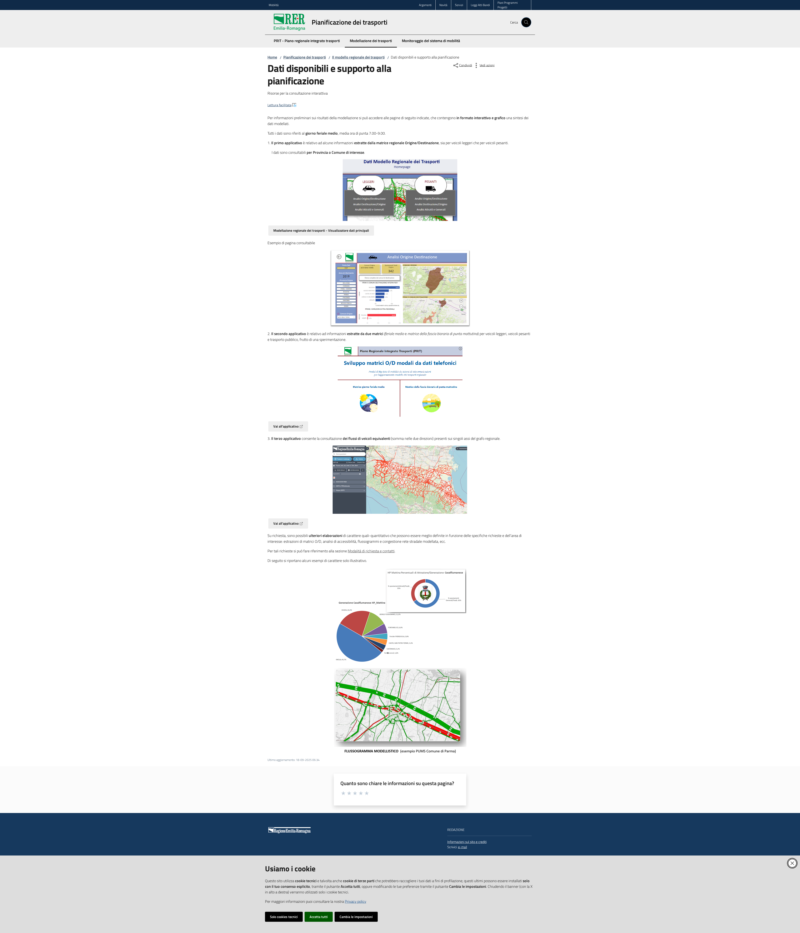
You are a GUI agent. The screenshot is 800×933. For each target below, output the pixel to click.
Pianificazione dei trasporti (304, 57)
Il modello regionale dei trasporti (358, 57)
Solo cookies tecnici (284, 916)
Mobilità (274, 5)
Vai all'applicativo (286, 426)
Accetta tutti (319, 916)
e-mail (462, 846)
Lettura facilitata (279, 105)
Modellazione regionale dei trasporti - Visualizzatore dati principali (321, 230)
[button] (526, 22)
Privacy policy (355, 901)
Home (272, 57)
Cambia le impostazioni (356, 916)
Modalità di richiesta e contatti (371, 551)
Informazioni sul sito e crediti (467, 841)
